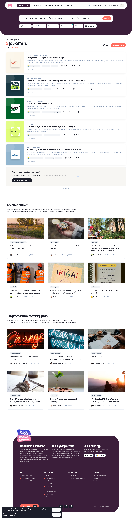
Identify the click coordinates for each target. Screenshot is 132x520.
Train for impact (50, 478)
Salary (77, 26)
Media (68, 5)
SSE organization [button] (33, 66)
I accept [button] (56, 510)
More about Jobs (27, 475)
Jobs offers (22, 5)
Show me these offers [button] (22, 180)
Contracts (51, 26)
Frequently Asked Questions (78, 478)
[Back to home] (24, 435)
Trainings (35, 5)
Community (49, 484)
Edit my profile (50, 494)
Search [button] (106, 18)
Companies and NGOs (52, 5)
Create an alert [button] (118, 45)
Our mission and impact (29, 478)
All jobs (48, 475)
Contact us (73, 475)
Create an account (51, 492)
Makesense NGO (27, 481)
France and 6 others (80, 89)
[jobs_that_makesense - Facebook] (71, 506)
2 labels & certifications (61, 89)
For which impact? (58, 18)
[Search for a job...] (89, 5)
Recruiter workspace (52, 497)
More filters (91, 26)
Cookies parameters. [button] (10, 515)
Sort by (13, 47)
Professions (67, 25)
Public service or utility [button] (35, 158)
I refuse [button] (56, 515)
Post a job (49, 486)
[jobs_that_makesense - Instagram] (66, 506)
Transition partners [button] (34, 89)
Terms (71, 481)
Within (38, 26)
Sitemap (95, 478)
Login (47, 489)
